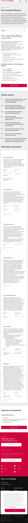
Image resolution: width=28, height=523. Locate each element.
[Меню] (26, 1)
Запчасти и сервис (18, 488)
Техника (3, 488)
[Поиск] (20, 1)
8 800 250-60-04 (7, 439)
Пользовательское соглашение (6, 517)
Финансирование (5, 490)
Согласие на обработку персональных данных (7, 520)
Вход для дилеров (4, 482)
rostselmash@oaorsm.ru (9, 441)
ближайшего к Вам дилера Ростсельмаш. (14, 49)
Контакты (16, 490)
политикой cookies (13, 507)
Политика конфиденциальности (6, 515)
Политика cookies (4, 518)
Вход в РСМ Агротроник (5, 484)
